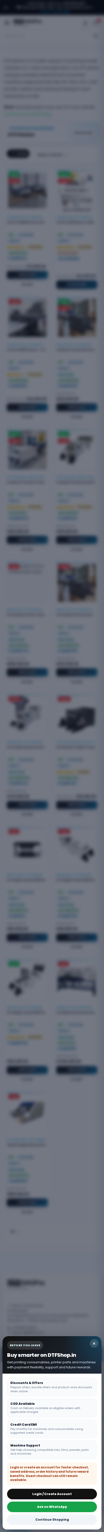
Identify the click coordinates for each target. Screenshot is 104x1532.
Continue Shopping (52, 1519)
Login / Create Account (52, 1494)
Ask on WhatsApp (52, 1507)
